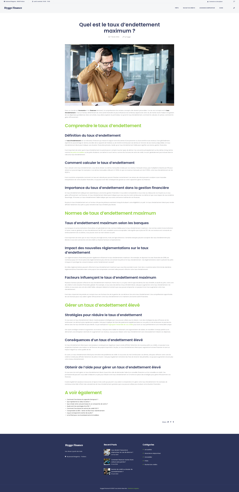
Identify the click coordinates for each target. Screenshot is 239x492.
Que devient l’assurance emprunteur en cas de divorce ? (122, 451)
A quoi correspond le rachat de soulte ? (80, 413)
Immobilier (148, 457)
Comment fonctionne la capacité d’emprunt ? (82, 399)
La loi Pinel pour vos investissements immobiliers (83, 415)
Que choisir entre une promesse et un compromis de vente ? (87, 404)
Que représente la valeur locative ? (78, 402)
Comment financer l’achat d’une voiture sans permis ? (122, 461)
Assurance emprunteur (153, 453)
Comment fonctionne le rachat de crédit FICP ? (83, 408)
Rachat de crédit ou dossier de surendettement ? (121, 470)
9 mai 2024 (114, 464)
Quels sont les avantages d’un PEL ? (78, 406)
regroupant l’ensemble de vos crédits (120, 325)
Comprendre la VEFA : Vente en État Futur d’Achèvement (86, 411)
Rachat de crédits (151, 464)
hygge (129, 37)
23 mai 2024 (114, 454)
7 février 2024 (114, 37)
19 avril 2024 (114, 474)
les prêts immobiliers (77, 152)
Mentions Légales (133, 488)
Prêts (146, 461)
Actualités (148, 450)
